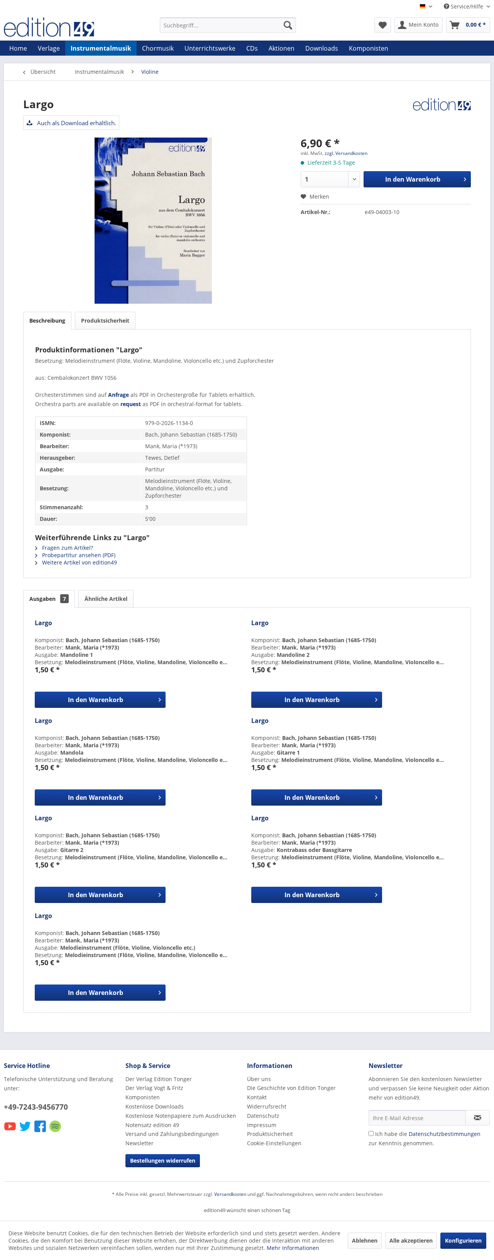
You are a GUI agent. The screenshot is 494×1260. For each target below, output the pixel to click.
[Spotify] (56, 1131)
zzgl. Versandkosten (346, 153)
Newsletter (139, 1143)
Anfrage (118, 394)
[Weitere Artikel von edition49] (442, 111)
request (130, 404)
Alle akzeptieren (411, 1240)
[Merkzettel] (382, 25)
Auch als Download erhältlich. (76, 123)
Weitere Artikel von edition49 (79, 562)
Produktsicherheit (105, 320)
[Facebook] (40, 1131)
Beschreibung (47, 320)
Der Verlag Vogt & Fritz (154, 1088)
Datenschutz (263, 1115)
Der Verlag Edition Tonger (158, 1079)
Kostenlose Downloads (154, 1106)
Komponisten (142, 1097)
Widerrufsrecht (266, 1106)
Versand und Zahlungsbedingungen (172, 1134)
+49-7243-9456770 (36, 1107)
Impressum (261, 1125)
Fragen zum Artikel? (67, 547)
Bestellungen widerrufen (162, 1160)
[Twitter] (25, 1131)
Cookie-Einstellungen (274, 1143)
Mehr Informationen (293, 1247)
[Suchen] (288, 25)
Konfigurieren (463, 1240)
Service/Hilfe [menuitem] (467, 6)
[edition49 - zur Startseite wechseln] (64, 27)
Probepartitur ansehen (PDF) (78, 555)
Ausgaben (47, 598)
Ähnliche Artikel (106, 598)
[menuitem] (228, 25)
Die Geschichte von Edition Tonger (291, 1088)
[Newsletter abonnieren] (477, 1118)
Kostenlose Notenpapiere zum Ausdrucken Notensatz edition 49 (180, 1120)
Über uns (259, 1079)
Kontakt (257, 1097)
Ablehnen (364, 1240)
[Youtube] (10, 1131)
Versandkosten (230, 1194)
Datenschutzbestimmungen (444, 1134)
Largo (43, 623)
